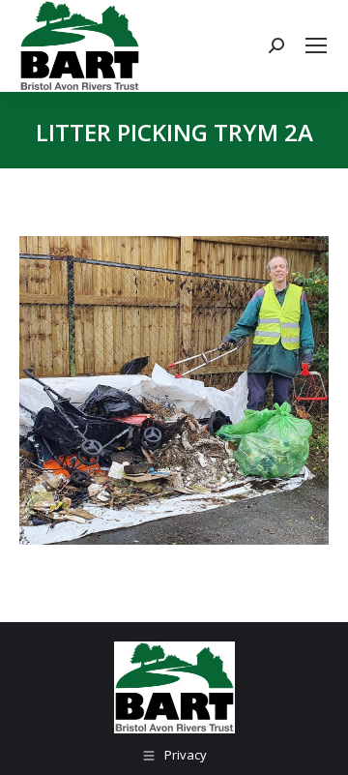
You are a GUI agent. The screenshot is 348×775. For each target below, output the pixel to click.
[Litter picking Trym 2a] (174, 391)
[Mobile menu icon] (316, 45)
